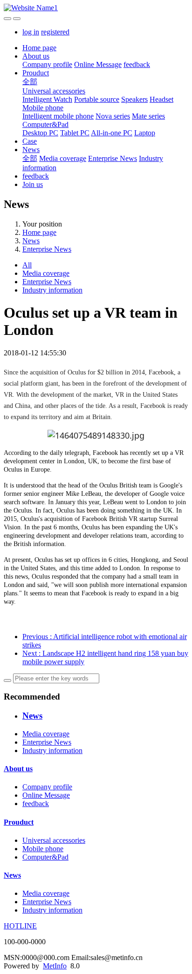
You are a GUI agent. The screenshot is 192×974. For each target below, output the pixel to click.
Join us (32, 184)
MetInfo (55, 966)
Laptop (144, 133)
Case (29, 141)
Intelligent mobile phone (58, 116)
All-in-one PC (111, 133)
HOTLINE (20, 926)
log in (30, 32)
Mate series (148, 116)
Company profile (47, 64)
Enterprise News (112, 158)
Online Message (98, 64)
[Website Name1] (96, 8)
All (27, 265)
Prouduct (35, 73)
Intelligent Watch (47, 99)
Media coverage (62, 158)
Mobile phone (42, 108)
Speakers (134, 99)
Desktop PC (40, 133)
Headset (161, 99)
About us (35, 56)
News (31, 149)
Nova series (113, 116)
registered (55, 32)
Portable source (96, 99)
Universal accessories (53, 91)
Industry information (52, 290)
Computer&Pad (45, 124)
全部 (29, 82)
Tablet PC (74, 133)
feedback (136, 64)
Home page (39, 48)
